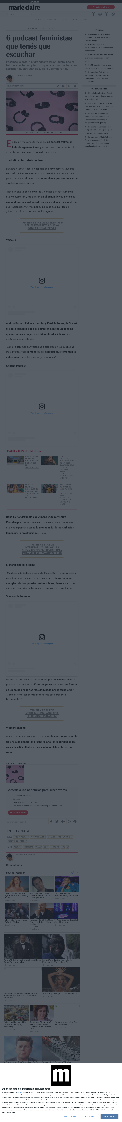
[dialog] (61, 1092)
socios (19, 1092)
